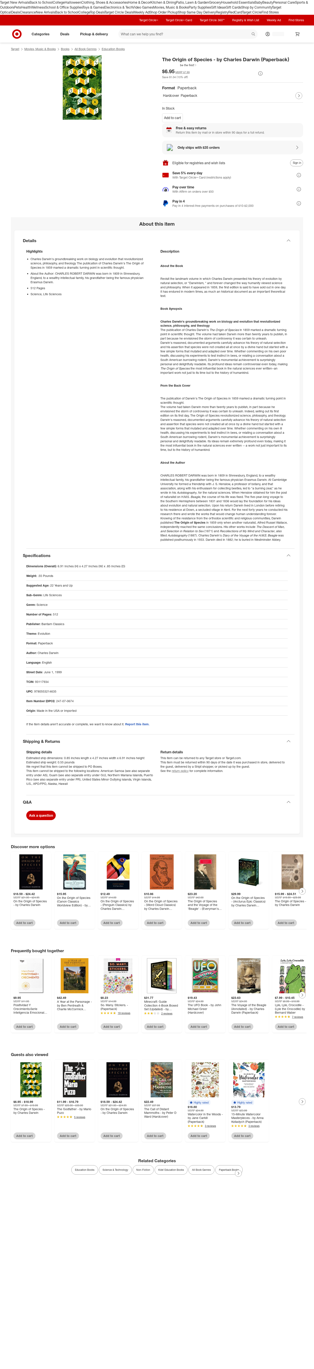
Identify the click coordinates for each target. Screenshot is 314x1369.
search (253, 34)
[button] (179, 65)
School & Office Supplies (63, 7)
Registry (222, 12)
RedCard (235, 12)
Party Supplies (200, 7)
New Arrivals (45, 12)
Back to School (41, 2)
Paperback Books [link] (229, 1169)
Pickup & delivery (94, 34)
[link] (179, 65)
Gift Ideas (218, 7)
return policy (180, 771)
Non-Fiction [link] (143, 1169)
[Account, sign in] (276, 34)
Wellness (38, 7)
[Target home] (17, 34)
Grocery (215, 2)
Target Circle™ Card (179, 20)
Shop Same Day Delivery (197, 12)
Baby (258, 2)
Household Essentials (237, 2)
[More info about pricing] (260, 73)
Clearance (28, 12)
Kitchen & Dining (163, 2)
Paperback (189, 95)
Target (15, 49)
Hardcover (171, 95)
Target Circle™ (148, 20)
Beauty (267, 2)
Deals (15, 12)
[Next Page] (298, 95)
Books (65, 49)
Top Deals (97, 12)
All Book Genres (86, 49)
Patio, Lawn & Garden (192, 2)
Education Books (113, 49)
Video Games (142, 7)
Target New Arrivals (14, 2)
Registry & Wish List (245, 20)
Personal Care (284, 2)
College (59, 2)
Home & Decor (139, 2)
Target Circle (251, 12)
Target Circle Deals (118, 12)
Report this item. (137, 724)
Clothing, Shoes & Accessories (104, 2)
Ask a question (41, 815)
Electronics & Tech (118, 7)
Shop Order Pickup (163, 12)
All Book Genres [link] (201, 1169)
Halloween (73, 2)
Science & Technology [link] (115, 1169)
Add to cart (172, 118)
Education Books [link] (84, 1169)
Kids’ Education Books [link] (171, 1169)
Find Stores (270, 12)
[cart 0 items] (297, 34)
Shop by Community (256, 7)
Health (26, 7)
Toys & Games (93, 7)
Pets (17, 7)
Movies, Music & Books (171, 7)
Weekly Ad (141, 12)
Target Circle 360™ (212, 20)
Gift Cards (233, 7)
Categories (41, 34)
